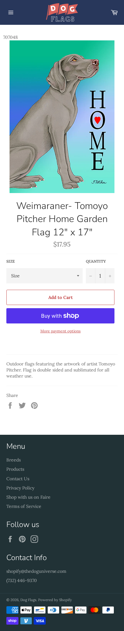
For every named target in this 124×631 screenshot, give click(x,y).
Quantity (96, 261)
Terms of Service (23, 506)
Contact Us (17, 479)
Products (15, 469)
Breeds (13, 460)
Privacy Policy (20, 488)
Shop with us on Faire (28, 497)
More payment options (60, 331)
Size (10, 261)
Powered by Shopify (55, 600)
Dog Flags (28, 600)
